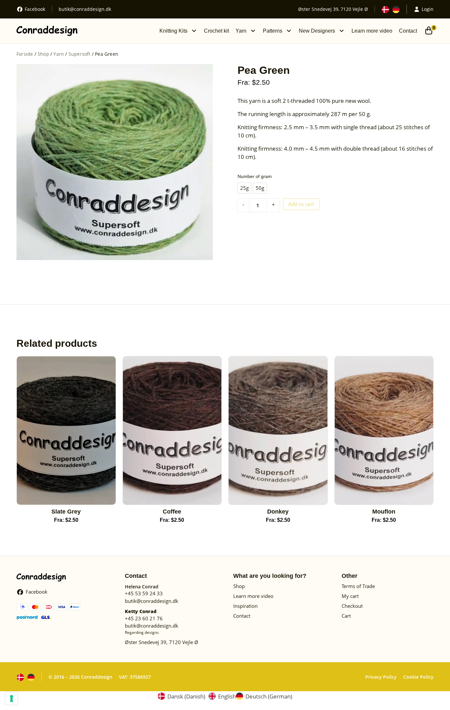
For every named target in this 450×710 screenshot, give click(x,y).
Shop (43, 54)
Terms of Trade (358, 586)
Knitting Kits (173, 31)
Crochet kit (216, 31)
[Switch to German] (396, 9)
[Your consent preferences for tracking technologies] (11, 698)
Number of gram (255, 176)
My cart (350, 596)
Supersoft (80, 54)
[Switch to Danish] (385, 9)
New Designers (317, 31)
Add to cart (301, 204)
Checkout (352, 606)
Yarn (241, 31)
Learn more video (372, 31)
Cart (346, 616)
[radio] (244, 188)
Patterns (272, 31)
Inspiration (245, 606)
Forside (24, 54)
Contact (408, 31)
